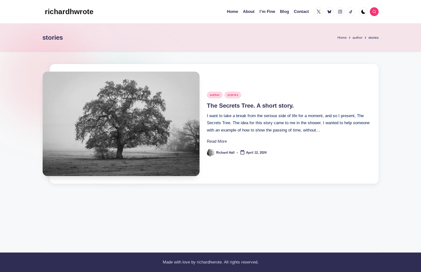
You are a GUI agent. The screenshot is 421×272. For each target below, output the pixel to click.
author (215, 95)
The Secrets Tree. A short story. (250, 105)
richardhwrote (69, 12)
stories (232, 95)
